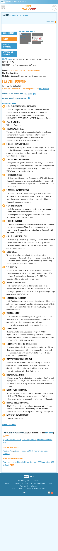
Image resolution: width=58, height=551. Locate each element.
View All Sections (9, 103)
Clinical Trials (19, 451)
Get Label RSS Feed (37, 462)
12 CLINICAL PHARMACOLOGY (16, 282)
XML (30, 94)
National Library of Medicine (17, 2)
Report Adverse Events (12, 439)
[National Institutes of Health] (3, 2)
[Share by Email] (49, 492)
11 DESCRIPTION (11, 267)
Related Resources (7, 45)
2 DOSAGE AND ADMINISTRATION (17, 144)
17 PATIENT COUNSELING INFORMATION (19, 359)
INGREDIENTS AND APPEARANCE (17, 415)
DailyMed (29, 7)
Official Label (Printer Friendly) (14, 98)
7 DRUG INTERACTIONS (14, 221)
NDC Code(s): (7, 59)
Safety (5, 39)
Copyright (17, 483)
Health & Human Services (36, 489)
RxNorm (25, 462)
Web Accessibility (39, 483)
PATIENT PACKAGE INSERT (15, 374)
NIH (13, 489)
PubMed (29, 451)
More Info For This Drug (8, 53)
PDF (26, 94)
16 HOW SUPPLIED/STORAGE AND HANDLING (21, 344)
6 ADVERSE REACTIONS (14, 205)
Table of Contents (13, 121)
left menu (49, 433)
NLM (20, 489)
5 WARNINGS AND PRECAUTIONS (17, 190)
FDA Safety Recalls (29, 439)
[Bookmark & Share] (52, 492)
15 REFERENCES (11, 328)
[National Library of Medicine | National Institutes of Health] (29, 476)
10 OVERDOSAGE (11, 251)
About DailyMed (23, 481)
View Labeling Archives (12, 462)
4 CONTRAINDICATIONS (14, 175)
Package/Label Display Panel (17, 390)
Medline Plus (8, 451)
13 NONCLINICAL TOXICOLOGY (16, 298)
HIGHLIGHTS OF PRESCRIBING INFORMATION (21, 106)
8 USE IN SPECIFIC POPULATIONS (17, 236)
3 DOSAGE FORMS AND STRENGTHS (18, 159)
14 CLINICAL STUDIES (13, 313)
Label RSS (50, 22)
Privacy (27, 483)
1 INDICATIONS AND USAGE (15, 128)
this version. (44, 88)
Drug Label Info (8, 33)
